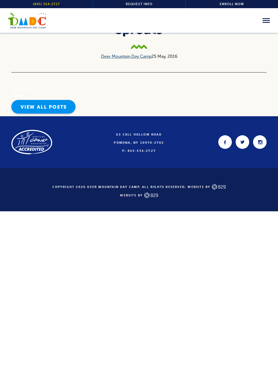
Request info (139, 4)
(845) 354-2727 (46, 4)
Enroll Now (232, 4)
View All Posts (44, 107)
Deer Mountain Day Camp (126, 56)
